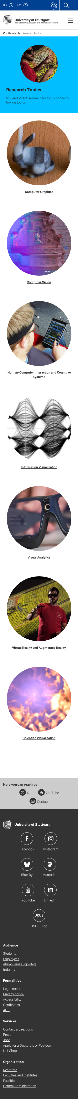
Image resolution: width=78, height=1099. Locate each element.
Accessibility (12, 999)
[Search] (66, 5)
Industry (9, 969)
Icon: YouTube (28, 890)
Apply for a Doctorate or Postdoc (27, 1045)
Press (7, 1034)
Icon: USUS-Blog (39, 915)
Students (9, 953)
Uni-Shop (10, 1050)
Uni (5, 5)
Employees (11, 959)
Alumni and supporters (19, 964)
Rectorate (10, 1070)
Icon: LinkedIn (50, 890)
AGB (6, 1010)
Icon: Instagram (51, 838)
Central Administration (19, 1085)
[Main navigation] (70, 20)
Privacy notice (13, 994)
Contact (43, 801)
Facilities (9, 1080)
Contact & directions (18, 1029)
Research (14, 33)
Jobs (6, 1040)
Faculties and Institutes (20, 1075)
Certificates (11, 1004)
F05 (19, 5)
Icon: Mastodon (50, 864)
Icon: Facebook (27, 838)
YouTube (52, 792)
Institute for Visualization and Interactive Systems (4, 33)
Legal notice (12, 988)
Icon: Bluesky (27, 864)
